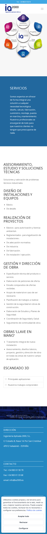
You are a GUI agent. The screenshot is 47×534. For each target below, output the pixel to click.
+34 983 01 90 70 (25, 2)
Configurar (23, 528)
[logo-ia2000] (19, 9)
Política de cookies (34, 510)
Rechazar (24, 522)
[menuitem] (42, 9)
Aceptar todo (23, 516)
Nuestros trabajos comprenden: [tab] (23, 385)
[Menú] (42, 9)
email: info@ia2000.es (14, 480)
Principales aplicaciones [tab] (19, 379)
